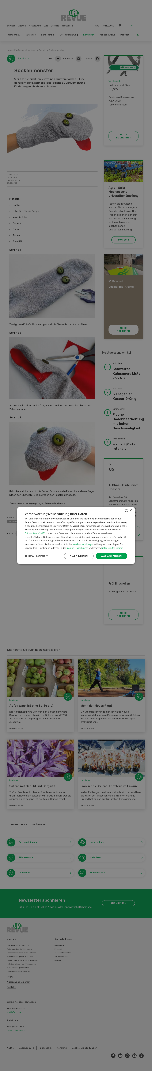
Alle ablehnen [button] (79, 556)
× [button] (130, 510)
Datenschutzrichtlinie (112, 547)
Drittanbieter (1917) (35, 533)
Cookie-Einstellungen (77, 547)
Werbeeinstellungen (83, 544)
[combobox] (126, 510)
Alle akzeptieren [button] (111, 556)
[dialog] (76, 536)
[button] (37, 556)
